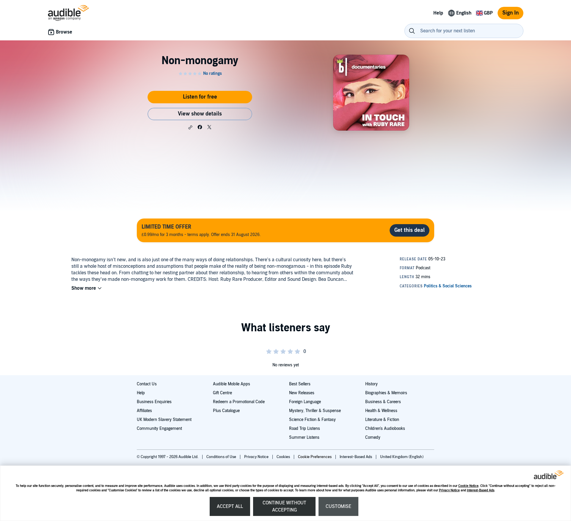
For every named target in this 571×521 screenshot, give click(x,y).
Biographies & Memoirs (386, 392)
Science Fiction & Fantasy (312, 419)
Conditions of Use (221, 457)
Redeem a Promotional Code (239, 401)
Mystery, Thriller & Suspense (315, 410)
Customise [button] (338, 506)
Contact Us (147, 384)
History (371, 384)
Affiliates (144, 410)
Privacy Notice (449, 490)
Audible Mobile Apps (231, 384)
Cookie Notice (468, 486)
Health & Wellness (381, 410)
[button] (190, 127)
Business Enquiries (154, 401)
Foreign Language (305, 401)
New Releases (301, 392)
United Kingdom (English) (401, 457)
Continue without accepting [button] (284, 506)
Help (141, 392)
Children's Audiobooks (385, 428)
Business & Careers (383, 401)
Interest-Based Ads (480, 490)
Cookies (284, 457)
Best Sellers (299, 384)
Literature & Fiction (382, 419)
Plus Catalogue (226, 410)
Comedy (372, 437)
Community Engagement (159, 428)
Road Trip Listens (304, 428)
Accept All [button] (229, 506)
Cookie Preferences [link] (315, 457)
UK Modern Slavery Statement (164, 419)
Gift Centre (222, 392)
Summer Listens (304, 437)
